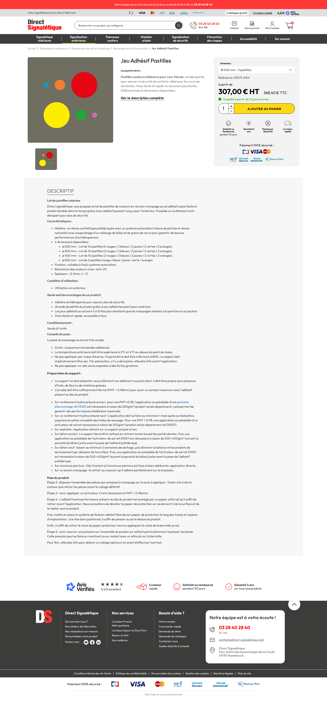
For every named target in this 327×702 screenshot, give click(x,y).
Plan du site (244, 673)
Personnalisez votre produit (81, 636)
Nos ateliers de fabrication (81, 626)
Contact (234, 28)
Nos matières (120, 640)
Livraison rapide (262, 13)
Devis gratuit (252, 28)
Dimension (225, 63)
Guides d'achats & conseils (174, 646)
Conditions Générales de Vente (92, 673)
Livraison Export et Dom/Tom (129, 630)
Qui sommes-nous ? (76, 621)
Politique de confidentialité (131, 673)
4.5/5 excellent (111, 589)
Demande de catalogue (172, 636)
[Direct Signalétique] (45, 25)
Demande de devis (170, 631)
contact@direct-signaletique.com (241, 640)
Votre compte (167, 621)
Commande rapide (170, 626)
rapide (155, 586)
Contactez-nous (168, 641)
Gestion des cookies (197, 673)
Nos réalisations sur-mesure (81, 631)
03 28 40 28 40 (234, 627)
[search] (178, 25)
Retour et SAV (120, 635)
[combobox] (256, 70)
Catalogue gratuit (237, 13)
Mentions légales (223, 673)
